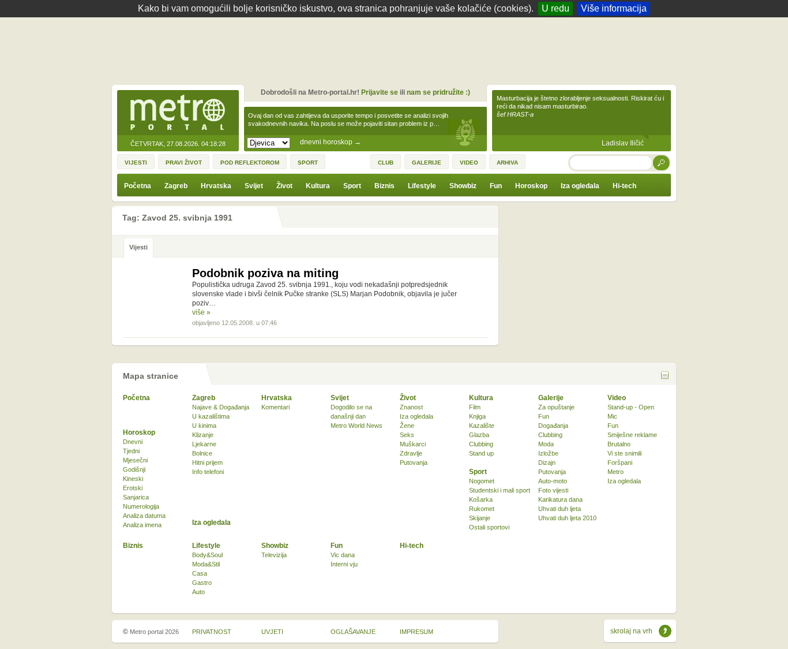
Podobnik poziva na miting (265, 273)
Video (616, 398)
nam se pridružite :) (438, 92)
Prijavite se (379, 92)
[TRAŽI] (661, 162)
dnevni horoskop (330, 142)
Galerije (551, 398)
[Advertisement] (397, 49)
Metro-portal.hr (177, 113)
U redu (555, 8)
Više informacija (614, 8)
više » (201, 312)
